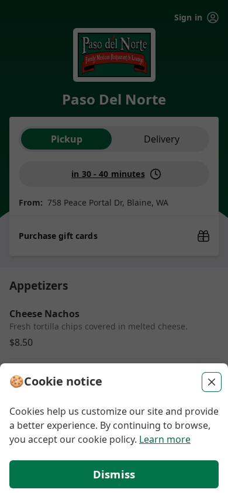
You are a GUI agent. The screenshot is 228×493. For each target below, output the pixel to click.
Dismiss (114, 474)
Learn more (165, 439)
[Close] (211, 382)
